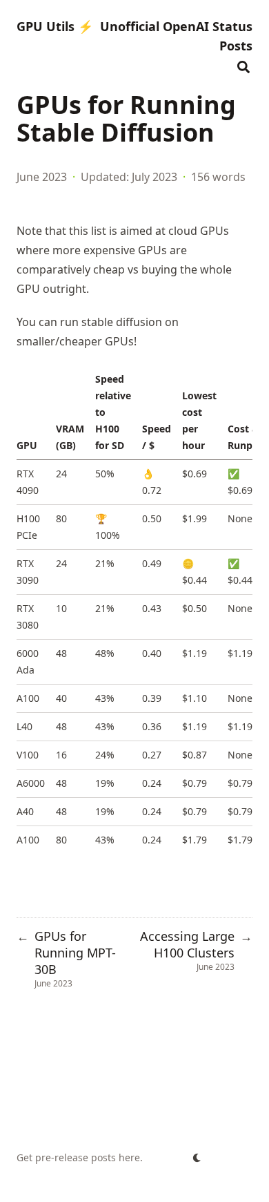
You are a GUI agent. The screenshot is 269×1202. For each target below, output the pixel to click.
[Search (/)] (243, 65)
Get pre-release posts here (78, 1157)
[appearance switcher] (197, 1157)
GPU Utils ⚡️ (55, 26)
